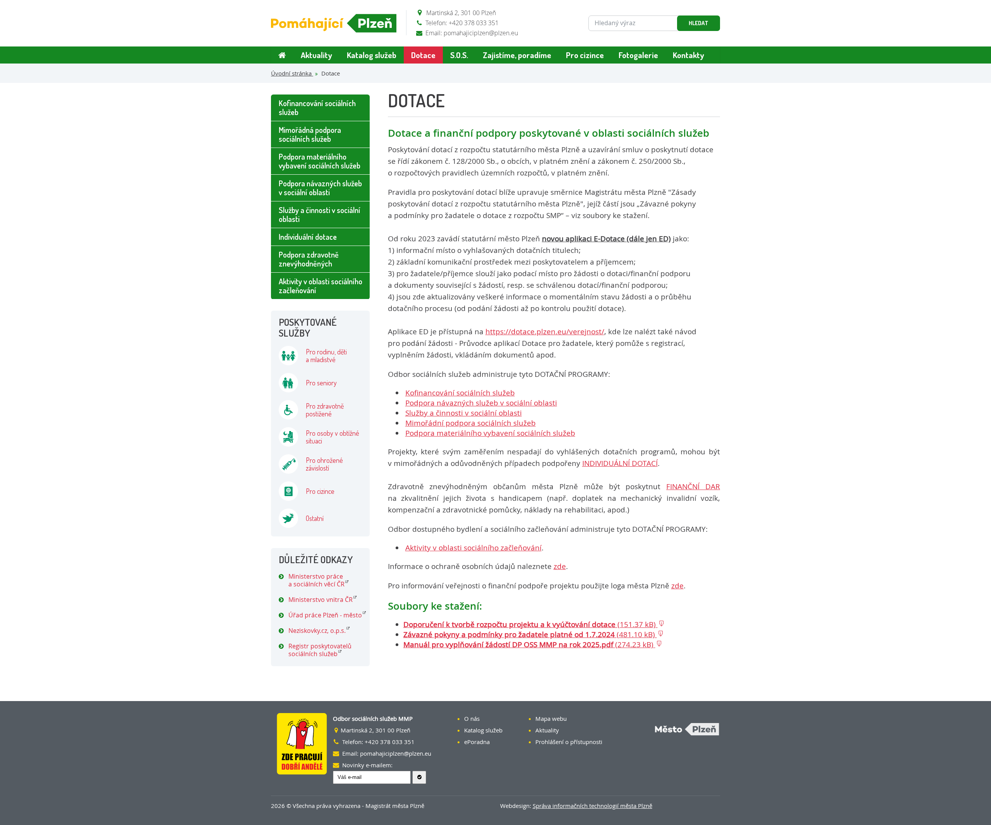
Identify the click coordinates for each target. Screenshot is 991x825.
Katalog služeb (371, 55)
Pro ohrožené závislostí (324, 464)
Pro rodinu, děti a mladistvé (326, 355)
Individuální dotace (308, 237)
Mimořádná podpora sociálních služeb (310, 134)
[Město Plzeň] (674, 730)
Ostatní (315, 518)
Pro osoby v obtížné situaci (332, 437)
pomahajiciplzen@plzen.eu (481, 33)
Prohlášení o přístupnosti (568, 742)
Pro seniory (321, 382)
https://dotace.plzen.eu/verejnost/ (544, 332)
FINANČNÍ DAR (693, 486)
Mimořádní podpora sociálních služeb (470, 423)
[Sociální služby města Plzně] (333, 23)
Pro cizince (585, 55)
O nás (472, 718)
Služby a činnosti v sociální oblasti (463, 413)
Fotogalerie (638, 55)
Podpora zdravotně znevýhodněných (309, 258)
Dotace (423, 55)
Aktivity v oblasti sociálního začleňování (473, 548)
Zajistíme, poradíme (517, 55)
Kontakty (688, 55)
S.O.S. (459, 55)
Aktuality (316, 55)
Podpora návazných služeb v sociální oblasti (481, 403)
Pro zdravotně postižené (325, 410)
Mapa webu (551, 718)
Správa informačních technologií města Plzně (592, 806)
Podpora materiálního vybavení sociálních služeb (490, 433)
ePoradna (477, 742)
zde (560, 566)
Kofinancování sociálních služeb (460, 393)
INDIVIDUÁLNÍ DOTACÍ (620, 463)
